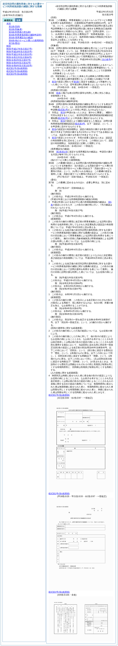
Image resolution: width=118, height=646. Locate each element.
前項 (54, 81)
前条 (58, 93)
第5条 (76, 81)
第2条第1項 (61, 151)
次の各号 (106, 59)
